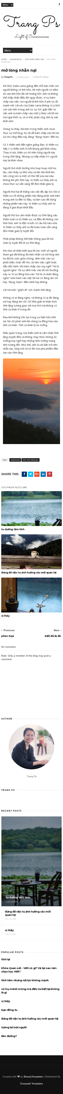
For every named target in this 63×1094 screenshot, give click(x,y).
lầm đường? (9, 1036)
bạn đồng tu (9, 1010)
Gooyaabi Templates (31, 1083)
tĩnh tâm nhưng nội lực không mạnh (25, 980)
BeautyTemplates (33, 1076)
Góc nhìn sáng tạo (34, 59)
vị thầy (5, 615)
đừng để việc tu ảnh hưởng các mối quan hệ (29, 572)
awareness (16, 59)
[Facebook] (59, 4)
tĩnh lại (5, 959)
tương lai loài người (13, 1027)
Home (4, 59)
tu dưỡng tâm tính (12, 529)
